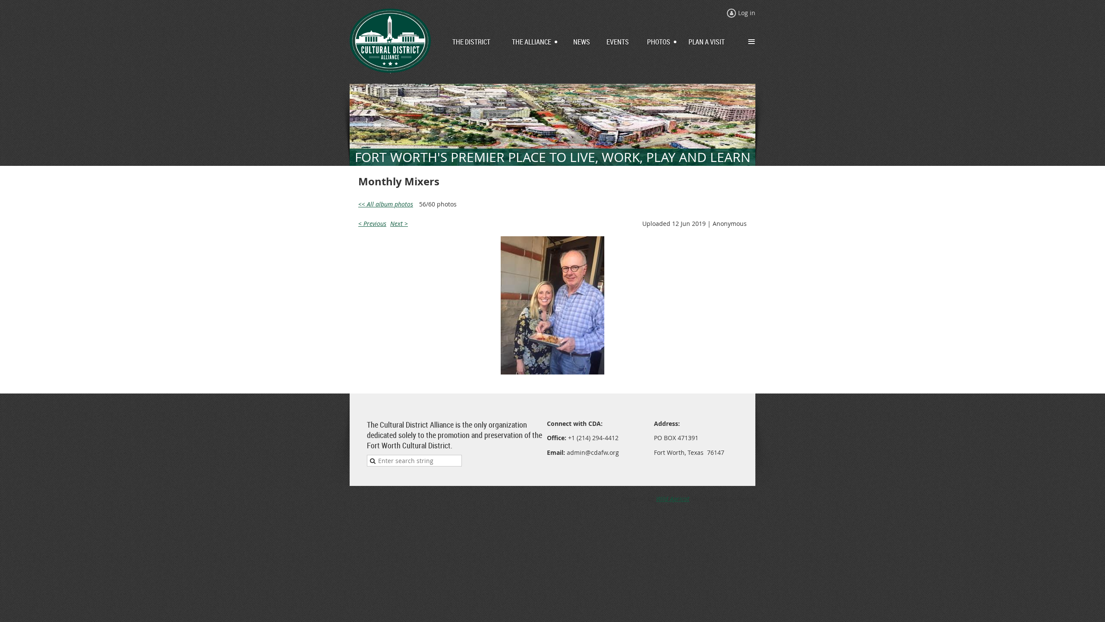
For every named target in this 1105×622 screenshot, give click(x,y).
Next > (399, 223)
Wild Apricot (672, 499)
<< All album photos (385, 204)
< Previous (372, 223)
